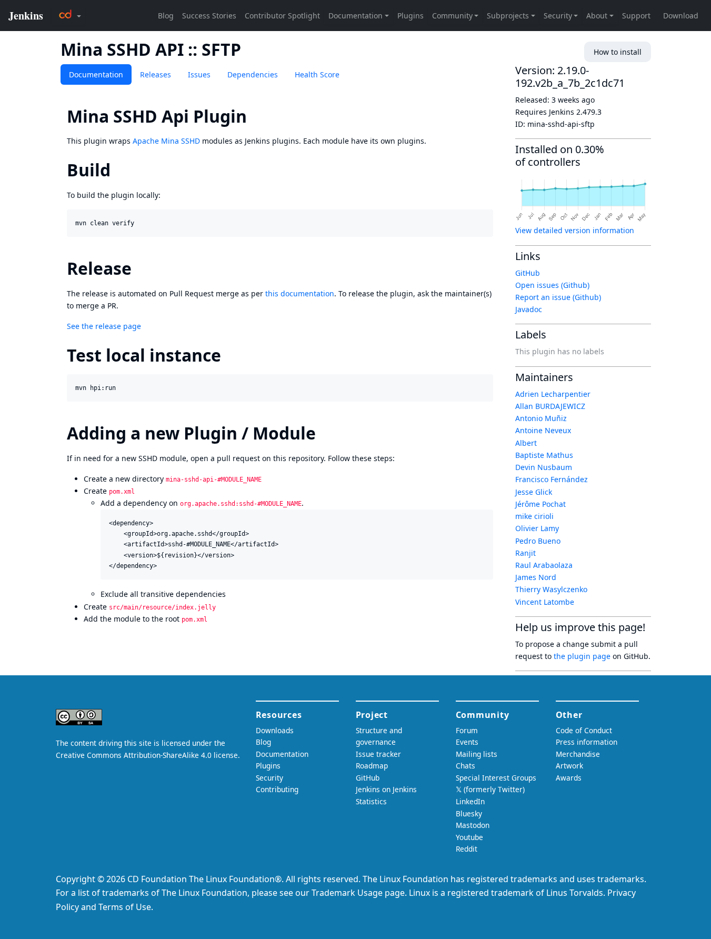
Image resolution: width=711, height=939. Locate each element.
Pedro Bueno (537, 541)
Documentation (96, 74)
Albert (526, 443)
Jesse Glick (533, 492)
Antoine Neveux (543, 430)
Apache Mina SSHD (166, 141)
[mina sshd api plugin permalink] (256, 116)
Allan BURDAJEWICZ (550, 406)
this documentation (299, 293)
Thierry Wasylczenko (551, 589)
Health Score (317, 74)
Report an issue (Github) (558, 297)
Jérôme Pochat (540, 504)
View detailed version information (574, 230)
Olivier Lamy (537, 528)
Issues (199, 74)
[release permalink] (141, 268)
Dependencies (252, 74)
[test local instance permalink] (230, 355)
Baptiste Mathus (544, 455)
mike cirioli (534, 516)
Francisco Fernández (551, 479)
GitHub (527, 273)
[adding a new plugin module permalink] (325, 433)
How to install (618, 52)
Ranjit (525, 553)
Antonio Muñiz (541, 418)
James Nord (535, 577)
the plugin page (582, 656)
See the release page (104, 326)
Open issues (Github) (552, 285)
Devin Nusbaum (543, 467)
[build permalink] (120, 169)
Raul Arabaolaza (544, 565)
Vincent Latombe (544, 602)
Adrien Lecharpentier (552, 394)
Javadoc (528, 309)
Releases (155, 74)
